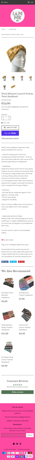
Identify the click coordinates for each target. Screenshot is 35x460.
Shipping (15, 107)
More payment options (10, 138)
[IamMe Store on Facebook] (14, 444)
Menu (6, 2)
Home (3, 29)
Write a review (17, 392)
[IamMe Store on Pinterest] (17, 444)
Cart (32, 2)
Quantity (4, 114)
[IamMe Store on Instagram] (20, 444)
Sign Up (29, 435)
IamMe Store (12, 449)
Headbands (12, 29)
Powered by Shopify (24, 449)
